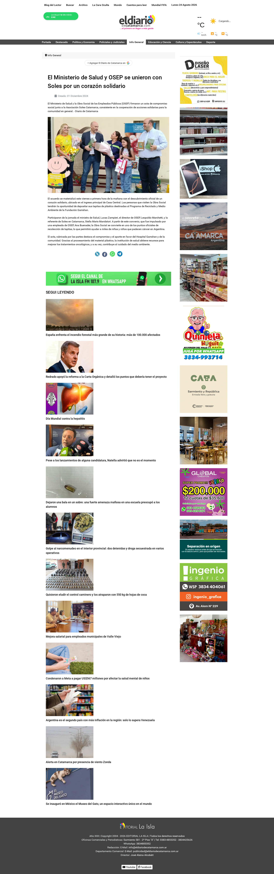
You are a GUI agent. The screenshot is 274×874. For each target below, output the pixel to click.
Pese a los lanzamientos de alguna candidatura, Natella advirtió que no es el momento (101, 460)
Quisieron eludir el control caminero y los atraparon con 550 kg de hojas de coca (96, 594)
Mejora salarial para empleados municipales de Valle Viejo (83, 636)
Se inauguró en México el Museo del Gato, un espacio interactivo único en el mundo (99, 803)
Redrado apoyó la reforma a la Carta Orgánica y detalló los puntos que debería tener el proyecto (106, 376)
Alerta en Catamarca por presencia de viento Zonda (78, 762)
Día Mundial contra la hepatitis (65, 418)
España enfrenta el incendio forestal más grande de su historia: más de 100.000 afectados (103, 334)
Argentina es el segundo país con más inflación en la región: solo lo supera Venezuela (100, 720)
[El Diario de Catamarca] (137, 21)
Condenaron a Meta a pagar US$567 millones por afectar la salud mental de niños (98, 678)
